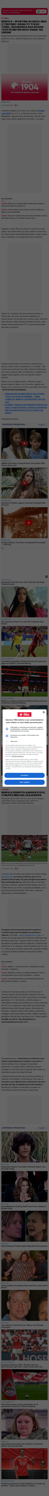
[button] (24, 741)
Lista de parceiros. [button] (18, 756)
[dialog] (25, 748)
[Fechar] (43, 712)
